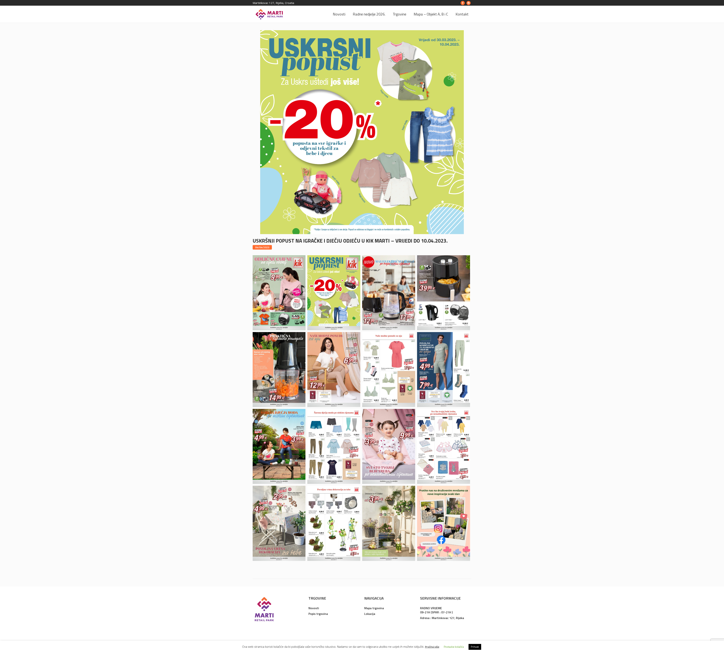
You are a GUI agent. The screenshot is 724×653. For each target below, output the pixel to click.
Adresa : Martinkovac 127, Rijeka (442, 618)
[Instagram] (468, 3)
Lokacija (369, 613)
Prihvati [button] (475, 647)
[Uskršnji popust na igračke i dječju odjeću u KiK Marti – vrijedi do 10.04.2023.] (362, 132)
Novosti (313, 608)
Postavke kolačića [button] (454, 647)
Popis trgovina (318, 613)
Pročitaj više (432, 647)
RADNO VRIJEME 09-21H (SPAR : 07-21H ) (436, 610)
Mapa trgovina (374, 608)
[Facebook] (463, 3)
